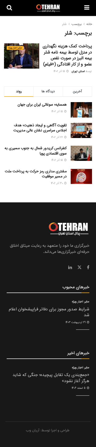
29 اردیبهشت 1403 (76, 322)
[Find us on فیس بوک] (88, 267)
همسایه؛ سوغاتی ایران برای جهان (42, 104)
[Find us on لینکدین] (70, 267)
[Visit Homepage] (48, 8)
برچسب (76, 24)
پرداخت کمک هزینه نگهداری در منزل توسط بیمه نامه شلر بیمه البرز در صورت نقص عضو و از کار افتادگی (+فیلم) (67, 55)
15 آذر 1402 (60, 71)
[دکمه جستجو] (9, 8)
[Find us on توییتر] (79, 267)
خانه (89, 24)
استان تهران (78, 71)
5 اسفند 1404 (79, 388)
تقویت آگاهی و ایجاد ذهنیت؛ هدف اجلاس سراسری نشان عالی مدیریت (40, 127)
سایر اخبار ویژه (15, 47)
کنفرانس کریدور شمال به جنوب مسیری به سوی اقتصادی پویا (36, 150)
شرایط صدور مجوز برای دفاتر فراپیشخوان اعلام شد (49, 312)
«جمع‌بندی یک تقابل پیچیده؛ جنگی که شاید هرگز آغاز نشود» (51, 377)
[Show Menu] (86, 8)
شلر (64, 24)
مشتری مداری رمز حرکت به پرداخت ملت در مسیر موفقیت (36, 173)
